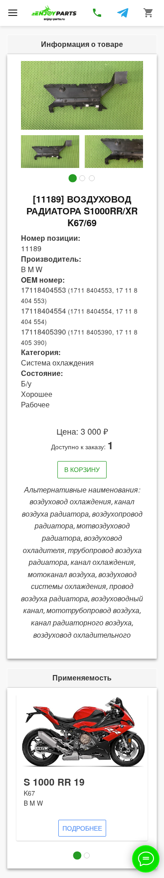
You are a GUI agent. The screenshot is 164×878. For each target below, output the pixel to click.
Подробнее (82, 827)
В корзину (82, 469)
